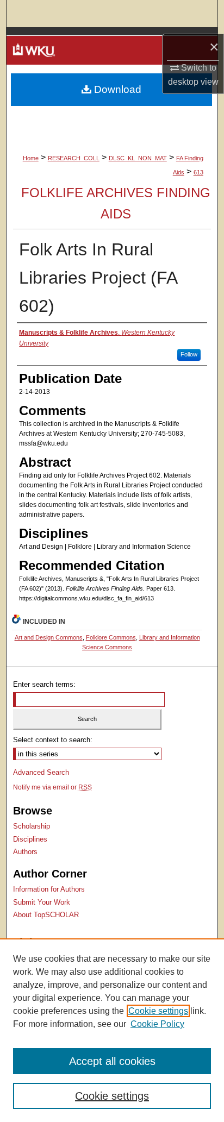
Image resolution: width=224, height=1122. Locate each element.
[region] (112, 1030)
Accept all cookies (112, 1061)
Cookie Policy (157, 1024)
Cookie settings (158, 1011)
